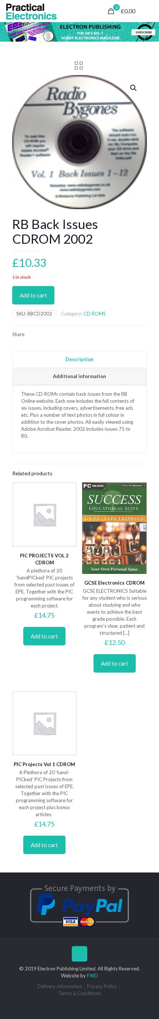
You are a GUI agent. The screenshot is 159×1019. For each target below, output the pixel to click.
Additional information (79, 376)
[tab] (79, 359)
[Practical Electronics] (31, 11)
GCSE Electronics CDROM (114, 583)
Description (79, 359)
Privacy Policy (102, 986)
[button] (133, 88)
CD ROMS (95, 314)
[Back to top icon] (79, 954)
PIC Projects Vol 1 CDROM (44, 764)
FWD (92, 976)
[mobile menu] (149, 11)
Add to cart (33, 295)
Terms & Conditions (79, 993)
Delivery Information (59, 986)
